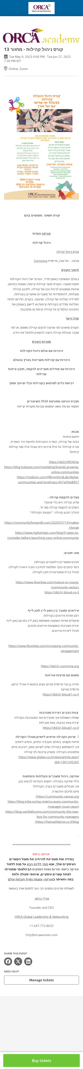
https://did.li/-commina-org (60, 666)
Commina (40, 261)
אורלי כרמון (41, 898)
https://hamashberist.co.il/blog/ (57, 822)
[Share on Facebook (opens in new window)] (8, 961)
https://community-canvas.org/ (57, 796)
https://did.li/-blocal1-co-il (61, 694)
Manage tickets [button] (41, 980)
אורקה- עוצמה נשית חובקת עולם (30, 879)
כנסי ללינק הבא (37, 864)
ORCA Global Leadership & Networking (41, 917)
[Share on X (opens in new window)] (18, 961)
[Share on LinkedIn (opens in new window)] (28, 961)
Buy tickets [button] (41, 1060)
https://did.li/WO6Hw (64, 462)
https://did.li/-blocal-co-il (62, 592)
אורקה (46, 233)
